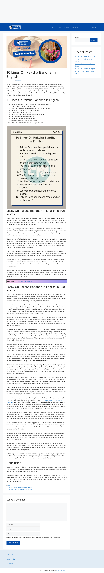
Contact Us (93, 27)
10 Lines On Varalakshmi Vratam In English (20, 487)
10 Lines (66, 27)
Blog (85, 27)
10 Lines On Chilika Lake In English (86, 56)
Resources (75, 27)
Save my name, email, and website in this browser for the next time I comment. (34, 537)
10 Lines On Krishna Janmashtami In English (20, 489)
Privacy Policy (10, 559)
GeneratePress (60, 570)
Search (77, 37)
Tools (59, 27)
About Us (9, 554)
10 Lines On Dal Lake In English (85, 68)
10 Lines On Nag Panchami (23, 281)
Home (53, 27)
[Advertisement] (49, 11)
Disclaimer (9, 563)
